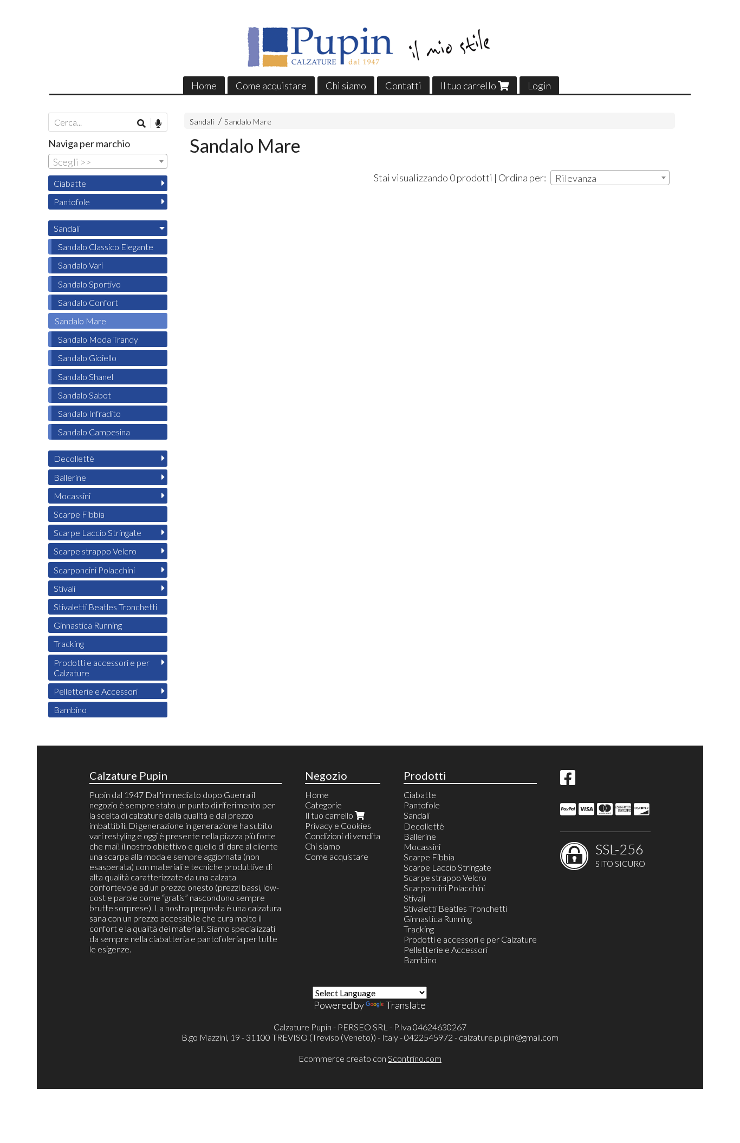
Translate (406, 1005)
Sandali (202, 121)
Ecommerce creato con (370, 1058)
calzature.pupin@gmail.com (509, 1037)
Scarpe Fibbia (79, 514)
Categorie (323, 805)
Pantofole (72, 202)
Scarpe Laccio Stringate (97, 532)
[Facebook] (567, 780)
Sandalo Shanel (85, 376)
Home (204, 86)
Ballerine (70, 477)
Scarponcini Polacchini (94, 570)
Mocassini (72, 496)
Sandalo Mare (247, 121)
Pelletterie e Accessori (96, 691)
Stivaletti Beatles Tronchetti (105, 607)
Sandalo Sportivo (89, 284)
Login (539, 86)
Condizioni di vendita (342, 836)
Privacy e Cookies (338, 825)
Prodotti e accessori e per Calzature (102, 667)
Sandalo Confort (88, 302)
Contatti (403, 86)
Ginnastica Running (88, 625)
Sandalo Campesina (94, 432)
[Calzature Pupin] (370, 47)
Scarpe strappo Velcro (95, 551)
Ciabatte (70, 183)
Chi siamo (346, 86)
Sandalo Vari (80, 265)
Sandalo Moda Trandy (98, 339)
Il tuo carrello (469, 86)
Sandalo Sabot (84, 395)
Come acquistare (271, 86)
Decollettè (74, 458)
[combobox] (610, 177)
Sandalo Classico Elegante (105, 246)
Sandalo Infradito (89, 413)
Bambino (70, 709)
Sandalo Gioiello (87, 357)
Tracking (69, 643)
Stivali (64, 588)
